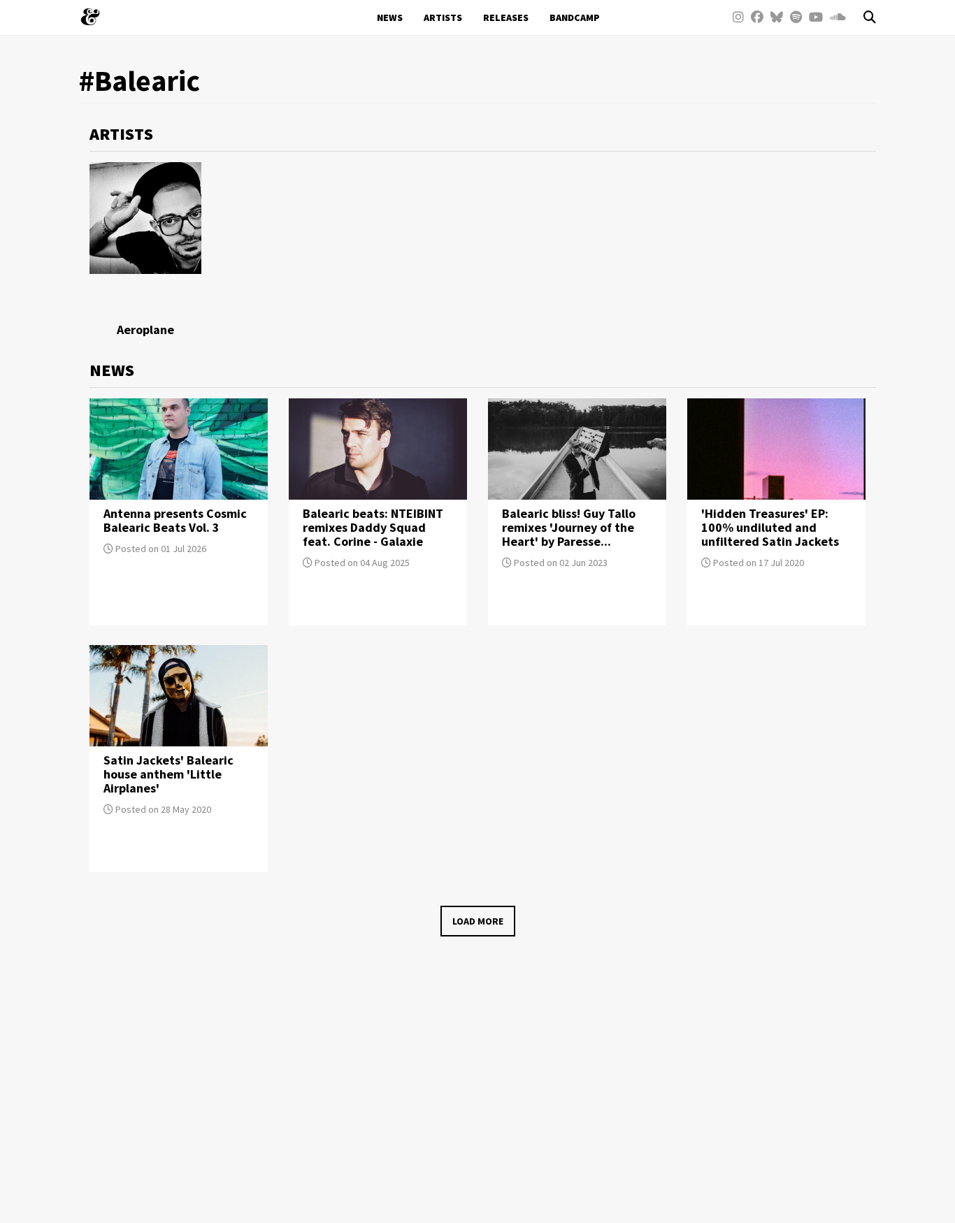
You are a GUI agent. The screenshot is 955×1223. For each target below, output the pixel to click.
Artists (443, 17)
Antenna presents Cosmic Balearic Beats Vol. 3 (175, 520)
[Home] (95, 17)
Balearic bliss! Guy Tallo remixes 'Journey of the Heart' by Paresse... (569, 527)
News (390, 17)
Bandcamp (575, 17)
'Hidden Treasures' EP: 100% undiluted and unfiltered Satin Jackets (770, 527)
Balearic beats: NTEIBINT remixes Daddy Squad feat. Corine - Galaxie (373, 527)
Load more (477, 921)
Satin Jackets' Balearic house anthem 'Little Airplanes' (168, 774)
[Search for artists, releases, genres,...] (862, 17)
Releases (506, 17)
